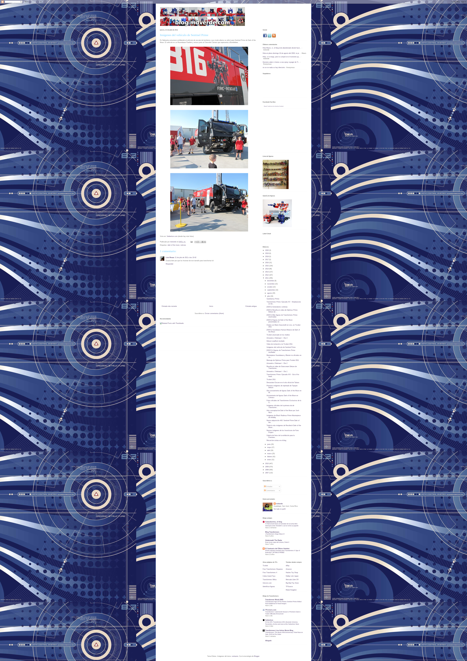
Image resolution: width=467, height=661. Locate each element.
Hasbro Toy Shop (292, 572)
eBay (287, 565)
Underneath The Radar (273, 540)
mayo (269, 447)
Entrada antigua (251, 306)
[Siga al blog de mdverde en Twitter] (269, 37)
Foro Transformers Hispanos (273, 569)
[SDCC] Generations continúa (277, 307)
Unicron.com (267, 583)
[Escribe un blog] (198, 242)
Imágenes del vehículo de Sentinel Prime (281, 347)
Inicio (211, 306)
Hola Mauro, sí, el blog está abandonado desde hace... (282, 48)
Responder (169, 264)
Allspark (268, 641)
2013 (267, 272)
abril (269, 450)
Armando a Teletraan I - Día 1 (277, 371)
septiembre (271, 290)
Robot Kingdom (291, 590)
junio (269, 444)
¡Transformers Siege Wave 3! (274, 534)
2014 (267, 269)
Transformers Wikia (269, 579)
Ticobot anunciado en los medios (278, 335)
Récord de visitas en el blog (276, 440)
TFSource (289, 586)
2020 (267, 250)
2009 (267, 467)
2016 (267, 262)
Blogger (256, 656)
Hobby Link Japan (292, 576)
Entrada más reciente (169, 306)
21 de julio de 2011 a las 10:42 (185, 257)
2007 (267, 473)
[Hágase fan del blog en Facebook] (265, 37)
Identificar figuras (269, 586)
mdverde (279, 504)
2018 (267, 256)
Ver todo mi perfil (280, 509)
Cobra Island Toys (269, 576)
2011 (267, 278)
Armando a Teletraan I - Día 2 (277, 363)
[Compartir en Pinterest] (205, 242)
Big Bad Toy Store (292, 583)
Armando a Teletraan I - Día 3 (277, 338)
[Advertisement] (204, 342)
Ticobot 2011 (271, 379)
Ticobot (265, 565)
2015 (267, 266)
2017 (267, 259)
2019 (267, 253)
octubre (270, 287)
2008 (267, 470)
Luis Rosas (170, 257)
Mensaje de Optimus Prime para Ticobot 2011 (283, 360)
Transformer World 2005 (274, 600)
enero (269, 460)
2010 (267, 463)
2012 (267, 275)
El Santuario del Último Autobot (277, 548)
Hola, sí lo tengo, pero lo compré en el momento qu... (281, 57)
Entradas (269, 486)
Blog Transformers (272, 532)
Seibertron (269, 620)
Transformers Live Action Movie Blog (279, 630)
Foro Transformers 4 (270, 572)
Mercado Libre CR (292, 579)
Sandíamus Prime (273, 299)
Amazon (289, 569)
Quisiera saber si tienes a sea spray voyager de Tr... (281, 62)
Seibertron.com (172, 236)
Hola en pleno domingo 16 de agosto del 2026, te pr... (281, 53)
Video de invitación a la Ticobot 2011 (279, 344)
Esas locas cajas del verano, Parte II (277, 542)
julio (268, 296)
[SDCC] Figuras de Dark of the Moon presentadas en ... (279, 321)
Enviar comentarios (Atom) (214, 313)
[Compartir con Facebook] (202, 242)
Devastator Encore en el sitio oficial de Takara (283, 382)
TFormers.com (270, 610)
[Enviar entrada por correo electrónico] (191, 242)
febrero (270, 456)
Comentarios (270, 490)
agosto (269, 293)
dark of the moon (174, 245)
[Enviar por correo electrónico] (195, 242)
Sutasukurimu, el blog (273, 522)
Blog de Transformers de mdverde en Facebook (273, 106)
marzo (269, 453)
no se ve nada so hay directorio (274, 67)
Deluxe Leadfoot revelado (275, 341)
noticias (183, 245)
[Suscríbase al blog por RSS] (274, 37)
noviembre (271, 284)
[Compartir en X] (200, 242)
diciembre (270, 281)
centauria (235, 656)
